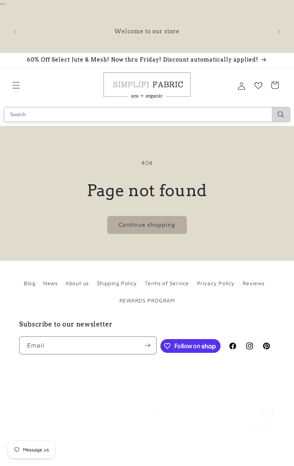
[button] (16, 85)
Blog (29, 283)
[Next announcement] (279, 31)
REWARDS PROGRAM (147, 300)
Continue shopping (147, 224)
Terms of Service (167, 283)
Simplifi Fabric (56, 447)
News (50, 283)
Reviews (254, 283)
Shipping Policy (117, 283)
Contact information (253, 455)
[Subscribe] (147, 345)
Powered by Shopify (95, 447)
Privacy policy (176, 447)
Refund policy (138, 447)
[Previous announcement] (15, 31)
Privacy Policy (216, 283)
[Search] (281, 114)
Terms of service (217, 447)
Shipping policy (259, 447)
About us (77, 283)
